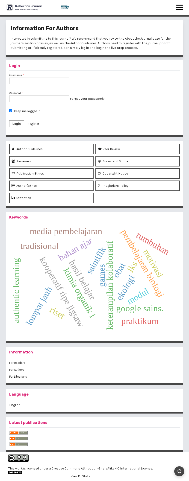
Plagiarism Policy (115, 186)
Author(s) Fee (26, 186)
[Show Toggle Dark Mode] (179, 471)
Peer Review (111, 149)
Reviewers (23, 161)
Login (16, 123)
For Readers (17, 362)
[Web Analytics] (80, 472)
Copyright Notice (115, 173)
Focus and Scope (115, 161)
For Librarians (18, 376)
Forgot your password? (87, 99)
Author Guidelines (83, 43)
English (15, 405)
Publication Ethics (30, 173)
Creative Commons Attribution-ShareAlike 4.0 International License (102, 468)
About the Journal (138, 39)
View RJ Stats (80, 476)
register (128, 43)
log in (85, 48)
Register (33, 123)
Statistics (23, 198)
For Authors (16, 369)
